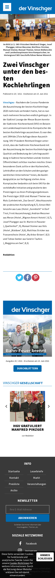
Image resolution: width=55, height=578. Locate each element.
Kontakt (14, 477)
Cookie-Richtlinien (19, 563)
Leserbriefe (36, 471)
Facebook (31, 543)
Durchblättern (27, 368)
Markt (36, 477)
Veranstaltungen (36, 484)
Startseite (14, 471)
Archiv (14, 490)
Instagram (31, 551)
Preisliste (14, 484)
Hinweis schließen (45, 556)
